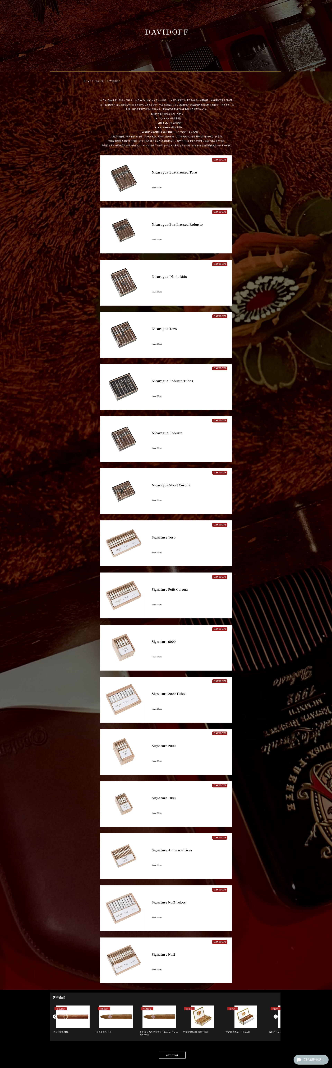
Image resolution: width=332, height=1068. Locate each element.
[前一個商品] (55, 1016)
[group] (165, 1022)
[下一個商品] (276, 1016)
